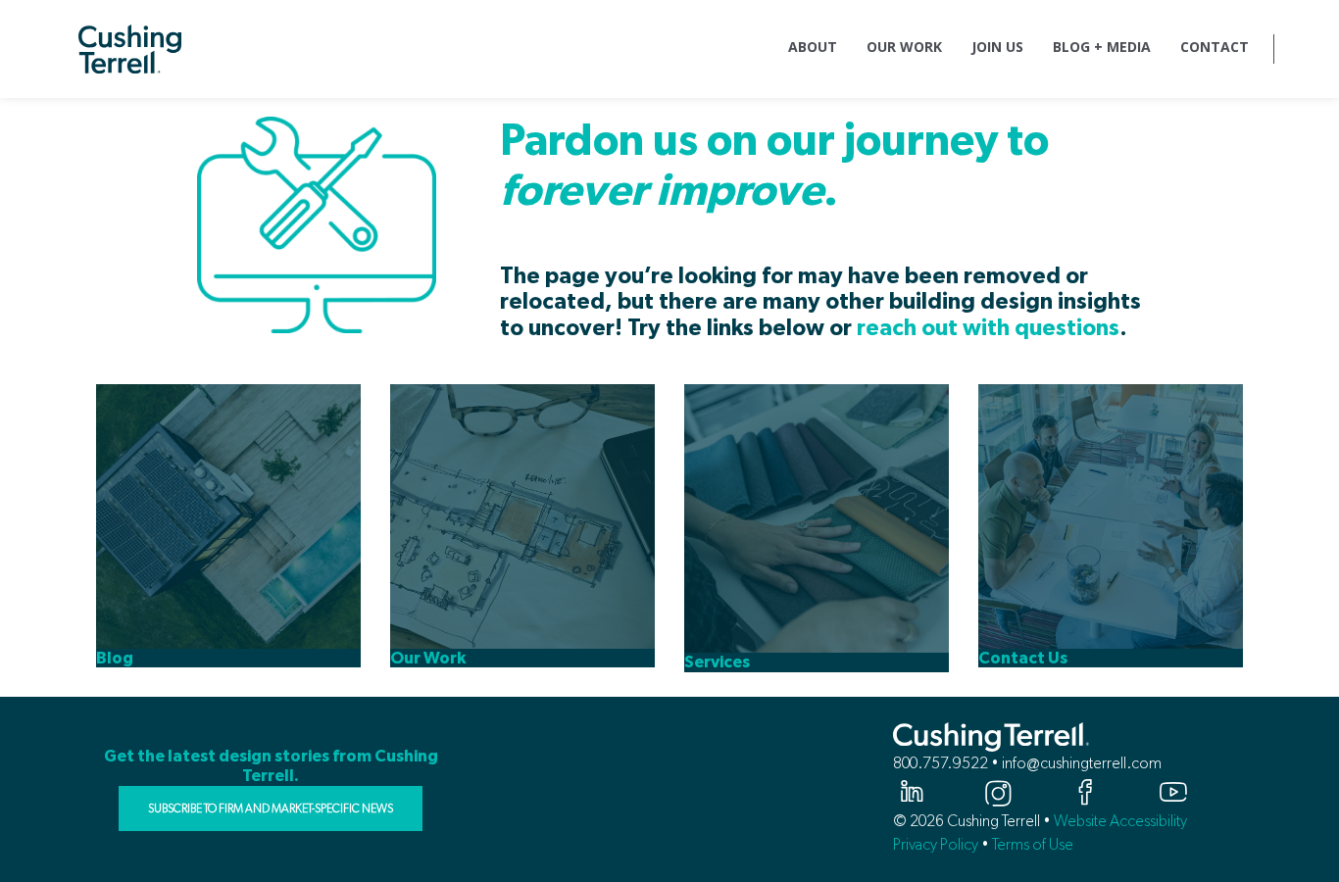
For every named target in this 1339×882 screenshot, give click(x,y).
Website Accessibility (1120, 820)
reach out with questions (988, 329)
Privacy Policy (935, 844)
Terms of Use (1032, 844)
